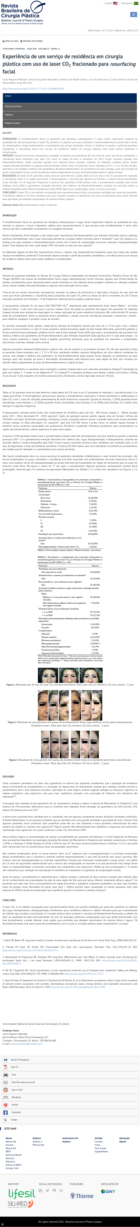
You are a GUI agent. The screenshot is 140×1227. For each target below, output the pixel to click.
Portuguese (127, 3)
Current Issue (99, 1143)
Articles (98, 1138)
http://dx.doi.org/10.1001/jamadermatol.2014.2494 (78, 987)
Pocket (14, 1104)
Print (13, 1074)
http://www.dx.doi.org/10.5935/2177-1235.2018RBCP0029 (33, 88)
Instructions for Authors (70, 1140)
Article (8, 95)
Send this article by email (23, 1082)
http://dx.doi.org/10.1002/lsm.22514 (84, 973)
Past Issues (100, 1148)
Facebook (16, 1112)
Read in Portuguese (20, 1059)
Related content (12, 123)
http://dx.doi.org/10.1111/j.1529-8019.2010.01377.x (30, 950)
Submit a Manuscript (38, 1143)
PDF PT (14, 1067)
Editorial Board (14, 1154)
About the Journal (11, 1143)
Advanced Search (124, 1140)
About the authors (13, 106)
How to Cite (17, 1089)
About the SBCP (11, 1150)
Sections (10, 1158)
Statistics (9, 114)
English (109, 3)
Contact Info (12, 1168)
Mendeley (16, 1097)
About (9, 1138)
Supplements (101, 1151)
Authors (37, 1138)
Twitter (13, 1119)
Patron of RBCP (14, 1164)
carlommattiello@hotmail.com (26, 1043)
